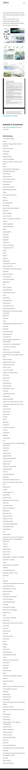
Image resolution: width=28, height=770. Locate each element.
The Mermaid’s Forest (9, 292)
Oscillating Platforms (9, 602)
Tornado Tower (7, 461)
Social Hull (6, 425)
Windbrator (6, 448)
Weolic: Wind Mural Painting (11, 208)
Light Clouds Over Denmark (11, 565)
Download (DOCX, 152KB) (10, 116)
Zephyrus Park (7, 497)
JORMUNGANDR (7, 469)
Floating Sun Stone (8, 248)
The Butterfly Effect (8, 226)
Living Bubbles (7, 232)
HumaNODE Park (7, 290)
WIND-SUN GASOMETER (9, 458)
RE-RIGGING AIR (7, 727)
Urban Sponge (7, 386)
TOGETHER (6, 237)
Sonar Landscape (8, 331)
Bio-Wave (6, 740)
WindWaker (6, 699)
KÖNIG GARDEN (7, 213)
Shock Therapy (7, 287)
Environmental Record (9, 745)
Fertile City (6, 639)
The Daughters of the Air (10, 689)
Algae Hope (6, 282)
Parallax (5, 644)
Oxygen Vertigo (7, 156)
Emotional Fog (7, 670)
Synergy (5, 200)
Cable (4, 192)
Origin (4, 647)
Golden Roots (7, 303)
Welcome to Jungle (8, 560)
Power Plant (6, 717)
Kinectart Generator (9, 427)
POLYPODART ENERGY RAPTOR (11, 480)
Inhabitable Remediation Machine (12, 324)
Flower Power (6, 174)
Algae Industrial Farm (9, 362)
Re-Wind (5, 758)
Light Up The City (8, 516)
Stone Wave (6, 438)
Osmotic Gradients (8, 245)
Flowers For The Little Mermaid (11, 344)
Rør (4, 441)
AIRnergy (5, 581)
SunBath (5, 546)
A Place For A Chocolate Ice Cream (13, 402)
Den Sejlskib (6, 184)
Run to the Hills (7, 216)
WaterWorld (6, 396)
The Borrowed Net (8, 370)
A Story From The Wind (9, 347)
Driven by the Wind (8, 763)
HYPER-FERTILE (7, 534)
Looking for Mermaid (9, 308)
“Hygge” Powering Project (10, 372)
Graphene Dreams (8, 681)
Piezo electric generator (10, 195)
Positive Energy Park (8, 365)
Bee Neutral (6, 511)
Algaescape (6, 464)
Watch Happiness (8, 224)
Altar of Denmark (8, 266)
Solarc (5, 562)
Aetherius (5, 211)
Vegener (5, 258)
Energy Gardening (8, 399)
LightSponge (6, 694)
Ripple (4, 229)
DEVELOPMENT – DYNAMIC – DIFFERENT (13, 557)
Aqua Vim (5, 743)
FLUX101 (5, 490)
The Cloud (6, 375)
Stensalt (5, 568)
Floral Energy (6, 719)
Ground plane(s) (8, 203)
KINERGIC (5, 435)
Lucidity (5, 417)
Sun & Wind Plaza (8, 599)
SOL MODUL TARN (8, 521)
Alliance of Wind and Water (11, 660)
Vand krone (6, 242)
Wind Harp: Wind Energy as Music (12, 676)
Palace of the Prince (8, 187)
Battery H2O (6, 378)
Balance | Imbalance (9, 508)
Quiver (5, 141)
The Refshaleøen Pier (9, 570)
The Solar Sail (7, 337)
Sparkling (5, 271)
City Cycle (6, 380)
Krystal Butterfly (7, 182)
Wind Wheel (6, 298)
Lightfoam (6, 477)
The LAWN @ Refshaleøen (10, 524)
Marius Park (6, 414)
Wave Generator (7, 591)
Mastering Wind (7, 334)
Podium (5, 197)
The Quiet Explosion (8, 474)
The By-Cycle (7, 367)
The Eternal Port (7, 735)
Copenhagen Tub (8, 492)
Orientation (6, 662)
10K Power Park (7, 513)
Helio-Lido (6, 503)
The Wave (6, 628)
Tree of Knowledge (8, 159)
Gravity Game (7, 409)
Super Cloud (6, 411)
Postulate (5, 329)
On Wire (5, 430)
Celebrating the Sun (8, 586)
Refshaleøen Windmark (9, 655)
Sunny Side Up (7, 760)
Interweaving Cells (8, 526)
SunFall (5, 221)
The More (5, 391)
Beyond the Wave (8, 148)
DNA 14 (5, 166)
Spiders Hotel (7, 453)
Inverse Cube (6, 631)
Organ (4, 684)
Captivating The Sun (9, 394)
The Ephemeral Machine (10, 596)
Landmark (6, 234)
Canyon (5, 544)
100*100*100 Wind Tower (9, 190)
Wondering (6, 205)
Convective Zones (8, 306)
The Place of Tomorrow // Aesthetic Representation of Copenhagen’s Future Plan (13, 539)
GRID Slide (6, 422)
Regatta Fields (7, 456)
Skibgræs (5, 240)
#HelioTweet (6, 549)
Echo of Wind (6, 552)
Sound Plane (6, 495)
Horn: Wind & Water (8, 279)
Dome (4, 641)
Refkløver (5, 691)
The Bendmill (6, 529)
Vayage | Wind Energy (9, 737)
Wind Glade (6, 649)
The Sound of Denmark (9, 618)
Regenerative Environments (11, 500)
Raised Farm (6, 594)
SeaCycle (5, 326)
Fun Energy (6, 626)
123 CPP (5, 255)
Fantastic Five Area (8, 707)
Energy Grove (6, 612)
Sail (4, 285)
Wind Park (6, 575)
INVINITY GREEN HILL (8, 729)
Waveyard (6, 665)
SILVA (4, 321)
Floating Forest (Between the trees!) (13, 583)
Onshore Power (7, 176)
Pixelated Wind (7, 383)
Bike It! (5, 419)
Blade (4, 250)
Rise (4, 532)
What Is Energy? (7, 359)
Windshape (6, 620)
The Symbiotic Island (9, 179)
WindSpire (6, 154)
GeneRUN (5, 750)
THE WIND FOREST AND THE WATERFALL (13, 748)
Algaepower (6, 261)
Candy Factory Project (9, 263)
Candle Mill (6, 433)
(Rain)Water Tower (8, 388)
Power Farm (6, 554)
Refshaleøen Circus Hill (9, 589)
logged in (13, 127)
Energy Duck (6, 151)
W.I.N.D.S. (5, 472)
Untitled (5, 678)
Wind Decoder (7, 697)
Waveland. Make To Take (10, 573)
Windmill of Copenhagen (10, 610)
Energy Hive (6, 349)
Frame (4, 253)
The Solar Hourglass (8, 138)
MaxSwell (5, 668)
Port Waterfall (7, 714)
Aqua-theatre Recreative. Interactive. (14, 686)
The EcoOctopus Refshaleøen (11, 352)
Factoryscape (7, 277)
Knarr (4, 295)
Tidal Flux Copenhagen (9, 466)
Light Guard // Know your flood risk (13, 623)
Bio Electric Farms (8, 274)
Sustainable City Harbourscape (12, 269)
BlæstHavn (6, 316)
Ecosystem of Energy (9, 607)
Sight (4, 615)
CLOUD (5, 657)
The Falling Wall (7, 300)
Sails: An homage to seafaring (11, 219)
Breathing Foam (7, 652)
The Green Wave (7, 505)
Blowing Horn (6, 487)
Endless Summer (7, 732)
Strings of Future (7, 519)
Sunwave (5, 451)
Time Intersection (8, 636)
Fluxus (4, 673)
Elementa (5, 318)
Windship (5, 604)
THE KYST (5, 633)
